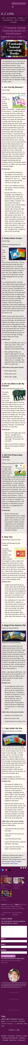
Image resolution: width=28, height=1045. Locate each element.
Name (3, 938)
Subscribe (20, 18)
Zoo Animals (20, 908)
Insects (7, 906)
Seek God (20, 1023)
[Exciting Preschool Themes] (6, 893)
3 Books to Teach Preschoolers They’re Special (5, 886)
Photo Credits (11, 1035)
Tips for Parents (14, 1021)
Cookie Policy (21, 1040)
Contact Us (19, 1035)
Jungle (12, 906)
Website (3, 950)
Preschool (10, 904)
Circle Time (22, 904)
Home (3, 18)
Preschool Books (6, 908)
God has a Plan (8, 1021)
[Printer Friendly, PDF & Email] (23, 867)
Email (3, 944)
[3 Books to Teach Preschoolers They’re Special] (6, 880)
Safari (13, 908)
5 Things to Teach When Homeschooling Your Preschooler (18, 886)
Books (16, 20)
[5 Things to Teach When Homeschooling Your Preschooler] (18, 880)
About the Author (11, 18)
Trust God (22, 1021)
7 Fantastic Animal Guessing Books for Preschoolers (14, 30)
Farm (2, 906)
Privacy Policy (13, 1040)
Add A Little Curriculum (9, 1019)
